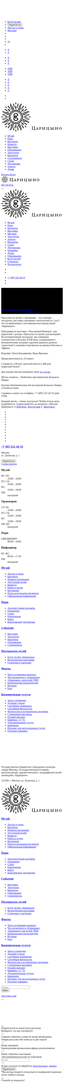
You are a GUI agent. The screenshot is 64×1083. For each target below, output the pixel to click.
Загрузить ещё (8, 996)
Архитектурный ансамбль (21, 608)
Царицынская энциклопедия (22, 683)
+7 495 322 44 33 (12, 446)
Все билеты (7, 185)
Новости (12, 144)
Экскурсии (13, 152)
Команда (12, 585)
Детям (10, 169)
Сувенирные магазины (19, 714)
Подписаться (14, 264)
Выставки (12, 147)
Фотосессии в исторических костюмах (27, 711)
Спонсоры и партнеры (19, 662)
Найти (5, 990)
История (11, 685)
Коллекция (13, 590)
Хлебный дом (31, 312)
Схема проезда (9, 464)
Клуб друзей (14, 258)
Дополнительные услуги (20, 722)
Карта (10, 619)
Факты (6, 668)
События (7, 627)
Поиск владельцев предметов (23, 593)
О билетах (12, 261)
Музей (10, 136)
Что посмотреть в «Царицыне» (23, 677)
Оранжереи (13, 611)
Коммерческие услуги (15, 694)
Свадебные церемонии (19, 706)
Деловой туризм (16, 703)
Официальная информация (21, 596)
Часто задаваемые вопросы (21, 674)
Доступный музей (17, 582)
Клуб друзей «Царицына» (21, 657)
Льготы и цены (15, 573)
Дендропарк (13, 163)
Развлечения (14, 616)
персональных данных (45, 1066)
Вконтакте (49, 406)
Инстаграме (34, 406)
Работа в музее (15, 587)
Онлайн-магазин (16, 717)
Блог (9, 688)
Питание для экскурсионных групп (26, 728)
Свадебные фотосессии (19, 708)
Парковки (12, 250)
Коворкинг (13, 725)
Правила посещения (18, 579)
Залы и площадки (16, 700)
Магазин (12, 233)
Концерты (12, 155)
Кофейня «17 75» (16, 719)
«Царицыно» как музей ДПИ (22, 680)
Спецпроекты (14, 158)
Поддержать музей (13, 651)
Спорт (10, 161)
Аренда (11, 166)
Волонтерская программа (20, 660)
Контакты (12, 141)
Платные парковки (17, 731)
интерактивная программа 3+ (16, 309)
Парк (10, 138)
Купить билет (8, 174)
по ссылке (45, 372)
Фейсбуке (21, 406)
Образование (14, 149)
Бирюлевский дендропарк (21, 622)
